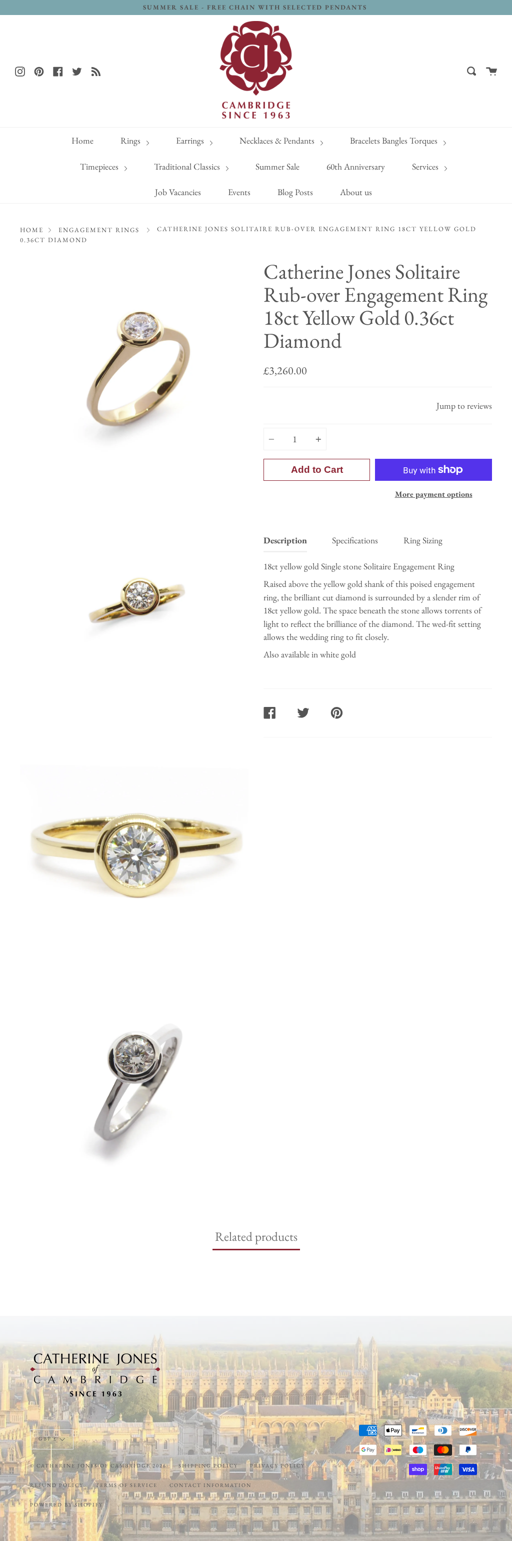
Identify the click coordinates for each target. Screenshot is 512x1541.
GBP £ (47, 1438)
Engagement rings (99, 230)
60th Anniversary (355, 166)
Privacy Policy (277, 1465)
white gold (338, 654)
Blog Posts (295, 192)
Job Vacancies (178, 192)
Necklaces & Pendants (278, 140)
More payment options (433, 494)
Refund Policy (57, 1484)
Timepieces (100, 166)
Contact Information (211, 1484)
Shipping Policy (208, 1465)
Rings (131, 140)
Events (239, 192)
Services (426, 166)
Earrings (191, 140)
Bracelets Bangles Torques (395, 140)
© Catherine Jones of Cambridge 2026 (98, 1465)
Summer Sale (278, 166)
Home (83, 140)
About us (356, 192)
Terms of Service (127, 1484)
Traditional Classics (188, 166)
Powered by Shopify (66, 1504)
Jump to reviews (464, 405)
